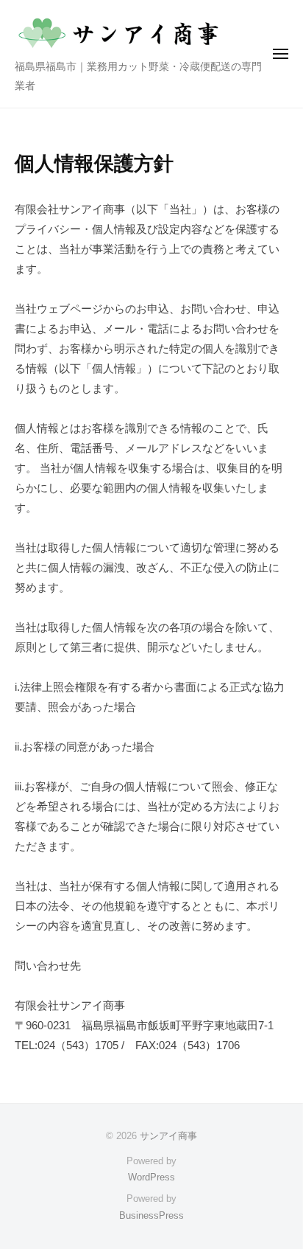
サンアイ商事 (168, 1135)
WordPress (151, 1177)
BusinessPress (151, 1215)
